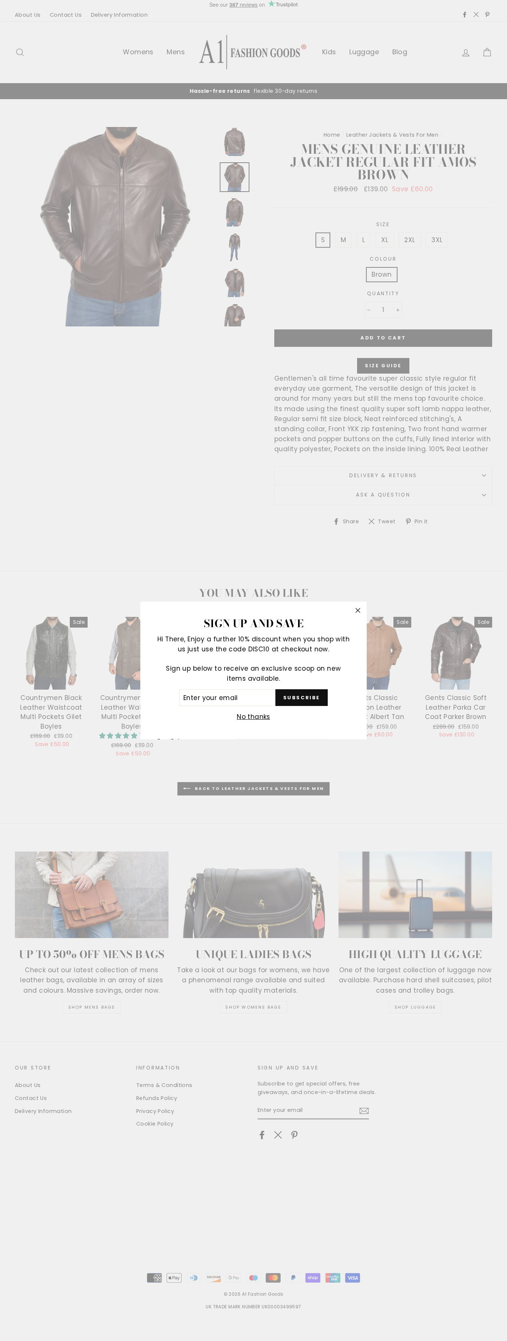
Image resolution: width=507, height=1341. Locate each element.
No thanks (253, 717)
